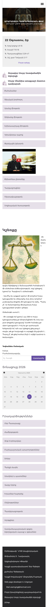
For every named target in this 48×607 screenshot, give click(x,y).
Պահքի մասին (11, 467)
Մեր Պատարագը (12, 423)
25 (11, 402)
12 (17, 392)
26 (17, 402)
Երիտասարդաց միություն (16, 126)
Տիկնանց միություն (13, 117)
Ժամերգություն (11, 432)
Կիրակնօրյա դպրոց (13, 135)
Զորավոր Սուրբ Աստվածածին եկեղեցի (24, 74)
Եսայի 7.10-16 (13, 50)
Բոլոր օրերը (24, 63)
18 (11, 397)
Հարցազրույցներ (12, 188)
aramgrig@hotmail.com (20, 587)
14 (29, 392)
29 (35, 402)
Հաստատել (38, 358)
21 (29, 397)
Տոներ (7, 459)
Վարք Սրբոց (10, 485)
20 (23, 397)
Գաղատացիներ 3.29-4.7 (18, 54)
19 (17, 397)
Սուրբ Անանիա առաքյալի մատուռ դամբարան (26, 82)
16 (42, 392)
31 (5, 407)
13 (23, 392)
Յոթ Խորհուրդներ (12, 441)
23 (42, 397)
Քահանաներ (10, 91)
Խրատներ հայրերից (13, 494)
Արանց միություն (12, 108)
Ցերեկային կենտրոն (13, 144)
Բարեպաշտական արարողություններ (21, 450)
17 (5, 397)
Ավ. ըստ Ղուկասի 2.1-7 (17, 57)
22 (35, 397)
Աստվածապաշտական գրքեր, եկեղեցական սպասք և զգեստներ (20, 530)
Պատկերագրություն (13, 511)
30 (42, 402)
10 (5, 392)
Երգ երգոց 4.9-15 (14, 46)
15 (35, 392)
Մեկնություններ (11, 503)
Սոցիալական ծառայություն (17, 205)
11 (11, 392)
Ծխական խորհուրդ (13, 100)
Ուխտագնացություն (13, 197)
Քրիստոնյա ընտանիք (14, 179)
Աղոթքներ (9, 520)
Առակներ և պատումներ (15, 476)
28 (29, 402)
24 (5, 402)
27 (23, 402)
